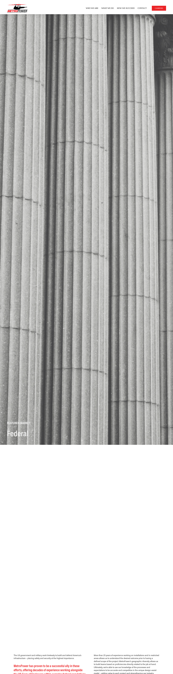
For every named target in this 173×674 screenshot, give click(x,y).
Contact (142, 8)
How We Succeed (126, 8)
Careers (159, 8)
